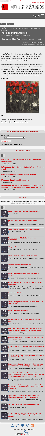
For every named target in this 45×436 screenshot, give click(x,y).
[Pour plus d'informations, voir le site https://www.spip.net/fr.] (26, 433)
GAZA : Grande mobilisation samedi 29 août (24, 211)
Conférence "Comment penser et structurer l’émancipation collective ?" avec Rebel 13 (23, 396)
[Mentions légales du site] (22, 426)
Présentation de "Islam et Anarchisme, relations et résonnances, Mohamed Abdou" (26, 356)
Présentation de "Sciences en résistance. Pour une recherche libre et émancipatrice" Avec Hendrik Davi (22, 186)
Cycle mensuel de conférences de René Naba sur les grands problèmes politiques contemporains (25, 365)
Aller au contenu (14, 1)
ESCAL (23, 434)
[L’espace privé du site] (27, 426)
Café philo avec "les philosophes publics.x (23, 404)
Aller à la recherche (25, 1)
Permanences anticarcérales (18, 310)
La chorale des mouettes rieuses (20, 264)
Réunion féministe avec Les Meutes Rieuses (18, 174)
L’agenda (10, 24)
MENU (36, 15)
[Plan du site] (12, 426)
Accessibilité (4, 1)
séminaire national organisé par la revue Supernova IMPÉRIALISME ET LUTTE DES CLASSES (25, 329)
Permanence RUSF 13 (15, 293)
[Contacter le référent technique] (17, 426)
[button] (42, 15)
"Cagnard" (12, 247)
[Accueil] (22, 10)
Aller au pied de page (38, 2)
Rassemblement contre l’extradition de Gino (24, 229)
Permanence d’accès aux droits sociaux (22, 256)
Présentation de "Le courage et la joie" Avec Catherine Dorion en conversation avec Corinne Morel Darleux (25, 386)
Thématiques (5, 136)
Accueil (3, 24)
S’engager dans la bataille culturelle (15, 180)
